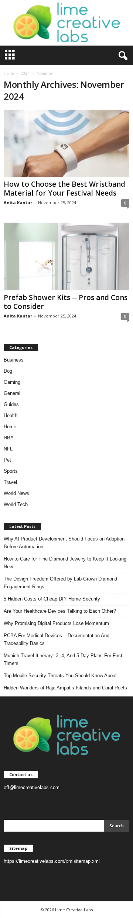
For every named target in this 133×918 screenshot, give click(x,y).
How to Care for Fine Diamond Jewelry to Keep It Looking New (65, 562)
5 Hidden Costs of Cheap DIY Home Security (52, 599)
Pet (7, 460)
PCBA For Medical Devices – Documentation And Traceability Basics (56, 639)
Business (14, 360)
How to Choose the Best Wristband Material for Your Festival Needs (64, 188)
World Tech (16, 504)
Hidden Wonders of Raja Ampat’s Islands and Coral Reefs (65, 688)
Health (10, 415)
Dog (8, 371)
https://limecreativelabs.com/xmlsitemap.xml (52, 861)
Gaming (12, 382)
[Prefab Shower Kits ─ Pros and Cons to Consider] (66, 256)
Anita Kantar (18, 202)
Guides (11, 404)
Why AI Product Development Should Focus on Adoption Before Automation (64, 542)
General (12, 393)
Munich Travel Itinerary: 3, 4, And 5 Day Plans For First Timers (63, 659)
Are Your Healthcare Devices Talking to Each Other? (60, 611)
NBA (9, 437)
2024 (25, 73)
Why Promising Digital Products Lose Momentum (56, 623)
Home (9, 73)
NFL (8, 449)
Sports (11, 471)
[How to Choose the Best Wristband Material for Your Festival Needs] (66, 143)
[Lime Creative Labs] (66, 23)
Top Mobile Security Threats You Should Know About (60, 675)
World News (16, 493)
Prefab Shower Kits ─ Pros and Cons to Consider (65, 302)
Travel (10, 482)
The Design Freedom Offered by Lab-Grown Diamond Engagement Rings (60, 582)
